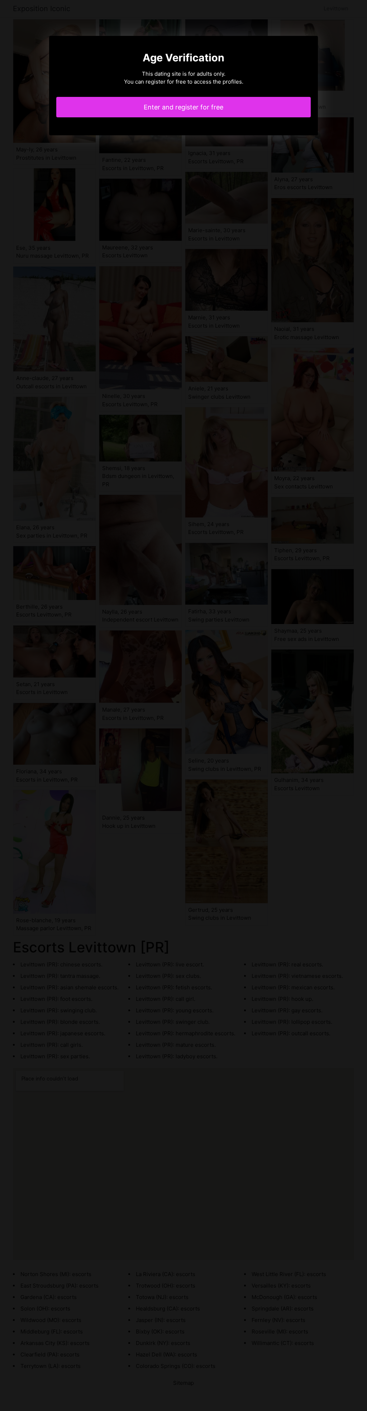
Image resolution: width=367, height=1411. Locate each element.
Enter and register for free (183, 107)
